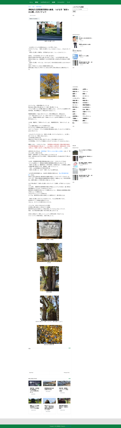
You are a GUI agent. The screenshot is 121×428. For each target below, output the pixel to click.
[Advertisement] (49, 359)
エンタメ (80, 43)
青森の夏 (80, 54)
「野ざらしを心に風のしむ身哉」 (55, 151)
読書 (79, 60)
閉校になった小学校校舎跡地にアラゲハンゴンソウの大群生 (34, 407)
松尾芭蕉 (43, 151)
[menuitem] (31, 2)
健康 (79, 36)
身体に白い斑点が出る (77, 50)
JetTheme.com (68, 426)
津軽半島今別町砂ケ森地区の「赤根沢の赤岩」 (63, 407)
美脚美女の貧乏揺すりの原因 (84, 44)
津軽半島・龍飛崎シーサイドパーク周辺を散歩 (63, 389)
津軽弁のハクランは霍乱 (84, 55)
